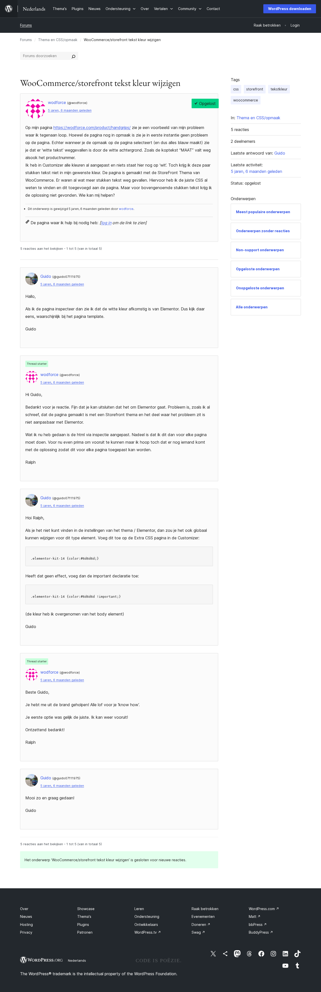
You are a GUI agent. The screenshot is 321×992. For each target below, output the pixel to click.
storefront (254, 89)
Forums (26, 25)
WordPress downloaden (289, 9)
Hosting (26, 924)
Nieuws (26, 916)
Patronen (85, 932)
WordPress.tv (147, 932)
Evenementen (203, 916)
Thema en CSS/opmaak (57, 40)
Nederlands (77, 960)
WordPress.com (264, 909)
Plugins (83, 924)
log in (106, 222)
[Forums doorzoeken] (73, 56)
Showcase (86, 909)
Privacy (26, 932)
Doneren (201, 924)
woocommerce (245, 100)
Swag (198, 932)
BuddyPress (261, 932)
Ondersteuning (146, 916)
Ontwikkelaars (146, 924)
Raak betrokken (205, 909)
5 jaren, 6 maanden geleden (70, 110)
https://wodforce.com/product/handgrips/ (92, 127)
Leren (139, 909)
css (236, 89)
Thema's (84, 916)
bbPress (258, 924)
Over (24, 909)
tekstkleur (279, 89)
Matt (255, 916)
